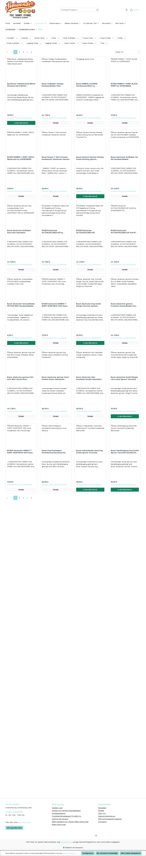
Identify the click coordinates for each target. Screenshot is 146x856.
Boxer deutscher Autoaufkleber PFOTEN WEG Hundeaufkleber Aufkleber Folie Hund (21, 305)
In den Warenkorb (21, 123)
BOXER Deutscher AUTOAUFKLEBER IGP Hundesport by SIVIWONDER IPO (88, 231)
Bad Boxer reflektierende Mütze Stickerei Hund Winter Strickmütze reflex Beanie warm (21, 85)
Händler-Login (57, 808)
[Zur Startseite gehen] (20, 9)
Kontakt (101, 811)
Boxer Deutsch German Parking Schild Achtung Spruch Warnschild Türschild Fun (90, 158)
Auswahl (24, 38)
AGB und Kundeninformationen (110, 819)
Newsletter (102, 808)
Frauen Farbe (88, 38)
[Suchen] (97, 10)
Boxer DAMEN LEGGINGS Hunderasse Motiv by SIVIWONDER (87, 85)
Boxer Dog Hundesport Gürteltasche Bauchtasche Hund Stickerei (53, 451)
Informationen (104, 804)
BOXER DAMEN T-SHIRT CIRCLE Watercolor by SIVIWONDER (20, 158)
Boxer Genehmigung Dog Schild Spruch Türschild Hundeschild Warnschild (125, 451)
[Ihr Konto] (126, 10)
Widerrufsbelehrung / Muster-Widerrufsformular (70, 822)
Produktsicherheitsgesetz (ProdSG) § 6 (66, 816)
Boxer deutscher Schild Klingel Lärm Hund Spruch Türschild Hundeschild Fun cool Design (124, 378)
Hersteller (11, 38)
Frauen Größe (105, 38)
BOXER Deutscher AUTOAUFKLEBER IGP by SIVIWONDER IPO (52, 231)
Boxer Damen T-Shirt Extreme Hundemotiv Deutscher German (55, 158)
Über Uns (102, 813)
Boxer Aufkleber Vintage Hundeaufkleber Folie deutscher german (52, 85)
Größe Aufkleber (13, 43)
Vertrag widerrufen (14, 828)
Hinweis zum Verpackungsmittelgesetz (66, 811)
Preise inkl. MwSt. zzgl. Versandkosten (19, 118)
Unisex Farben (70, 43)
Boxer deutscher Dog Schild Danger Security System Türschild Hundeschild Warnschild (88, 305)
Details (55, 123)
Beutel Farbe (40, 38)
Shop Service (58, 804)
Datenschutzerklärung (106, 816)
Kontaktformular (25, 822)
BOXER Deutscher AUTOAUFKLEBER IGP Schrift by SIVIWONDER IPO (124, 231)
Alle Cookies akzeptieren (130, 853)
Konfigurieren (88, 853)
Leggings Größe (51, 43)
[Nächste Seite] (27, 52)
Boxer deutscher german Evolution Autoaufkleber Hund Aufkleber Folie (124, 305)
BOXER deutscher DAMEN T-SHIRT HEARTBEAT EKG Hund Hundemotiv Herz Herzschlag (55, 305)
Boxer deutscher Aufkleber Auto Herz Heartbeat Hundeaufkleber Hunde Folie (19, 231)
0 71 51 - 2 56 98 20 (13, 812)
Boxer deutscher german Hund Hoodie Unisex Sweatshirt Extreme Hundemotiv (55, 378)
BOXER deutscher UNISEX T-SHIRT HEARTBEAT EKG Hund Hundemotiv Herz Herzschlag (20, 451)
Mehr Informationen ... (70, 853)
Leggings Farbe (33, 43)
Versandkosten (66, 842)
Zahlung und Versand (60, 819)
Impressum (102, 822)
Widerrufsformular (59, 825)
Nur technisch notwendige (107, 853)
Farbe (54, 38)
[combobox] (77, 10)
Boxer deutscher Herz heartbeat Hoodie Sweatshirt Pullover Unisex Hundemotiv (89, 378)
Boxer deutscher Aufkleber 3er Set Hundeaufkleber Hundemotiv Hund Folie (124, 158)
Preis (103, 43)
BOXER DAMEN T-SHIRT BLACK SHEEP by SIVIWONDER (124, 85)
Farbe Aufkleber (69, 38)
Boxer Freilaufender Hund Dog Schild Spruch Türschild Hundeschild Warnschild (89, 451)
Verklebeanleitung (58, 813)
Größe (120, 38)
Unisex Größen (88, 43)
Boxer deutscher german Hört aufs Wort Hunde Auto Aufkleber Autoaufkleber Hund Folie (20, 378)
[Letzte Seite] (31, 52)
